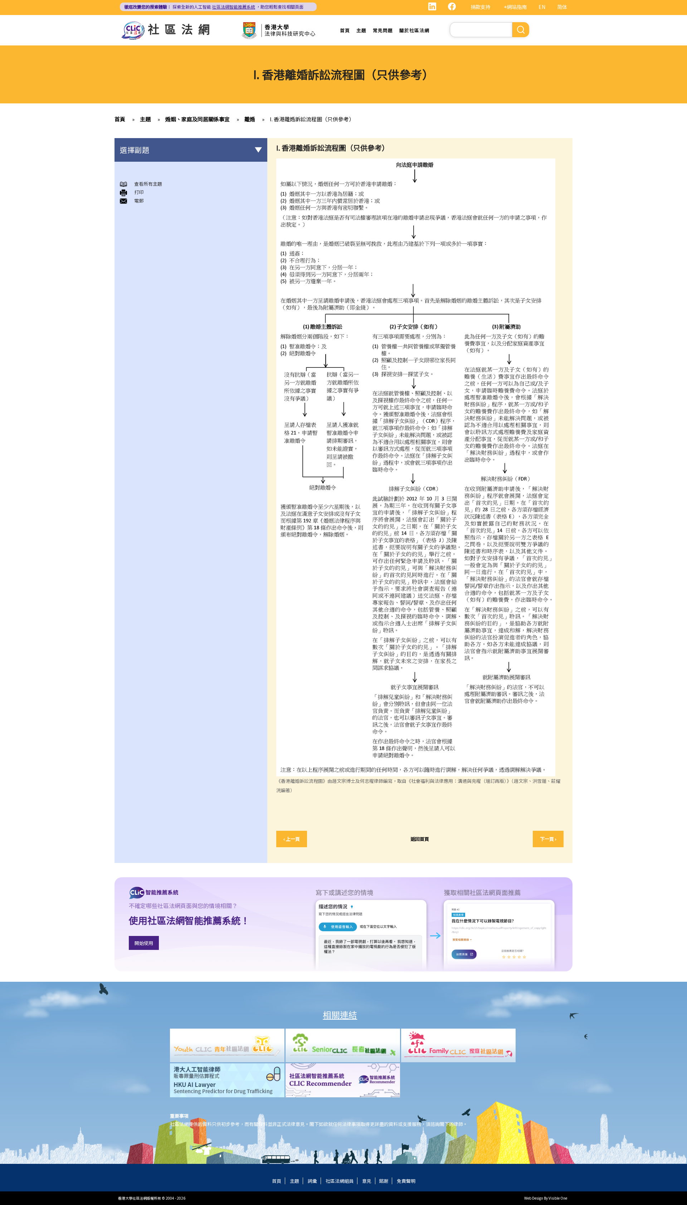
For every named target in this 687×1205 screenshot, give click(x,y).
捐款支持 (481, 6)
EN (542, 6)
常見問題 (383, 30)
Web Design (533, 1198)
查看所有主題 (148, 183)
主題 (361, 30)
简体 (562, 6)
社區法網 (181, 28)
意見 (366, 1180)
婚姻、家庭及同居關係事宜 (197, 119)
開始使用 (144, 943)
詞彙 (312, 1180)
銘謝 (383, 1180)
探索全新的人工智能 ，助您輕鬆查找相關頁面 (213, 7)
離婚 (249, 119)
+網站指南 (515, 6)
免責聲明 (406, 1180)
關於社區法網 (414, 30)
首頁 (345, 30)
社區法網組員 (340, 1180)
